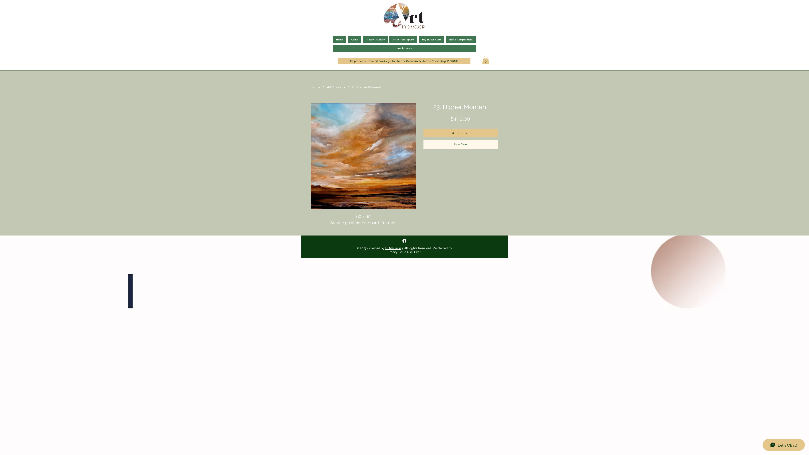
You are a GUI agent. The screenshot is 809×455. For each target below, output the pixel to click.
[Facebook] (404, 241)
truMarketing (394, 248)
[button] (485, 60)
